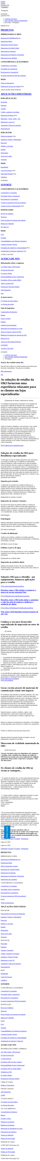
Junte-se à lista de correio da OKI (11, 332)
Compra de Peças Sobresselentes (11, 206)
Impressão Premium (7, 174)
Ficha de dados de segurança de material (13, 220)
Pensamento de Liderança (9, 1132)
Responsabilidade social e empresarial (12, 277)
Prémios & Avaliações (7, 1122)
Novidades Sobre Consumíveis (10, 196)
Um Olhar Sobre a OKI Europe (10, 267)
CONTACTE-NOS (11, 19)
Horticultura (4, 153)
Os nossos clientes (6, 273)
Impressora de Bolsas (7, 115)
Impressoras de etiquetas (8, 51)
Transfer (3, 109)
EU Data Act (5, 227)
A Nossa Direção (6, 1059)
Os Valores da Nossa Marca (9, 301)
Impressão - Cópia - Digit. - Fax (10, 119)
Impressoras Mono (6, 41)
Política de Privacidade (8, 1138)
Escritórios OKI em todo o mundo (11, 1062)
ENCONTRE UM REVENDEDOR (16, 21)
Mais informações (6, 371)
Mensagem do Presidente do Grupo (11, 328)
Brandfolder (4, 167)
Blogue (3, 315)
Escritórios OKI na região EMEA (11, 280)
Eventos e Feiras (6, 1118)
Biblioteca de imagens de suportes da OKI (14, 335)
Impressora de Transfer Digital (10, 869)
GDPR (3, 1095)
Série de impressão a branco (9, 866)
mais (2, 293)
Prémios (3, 322)
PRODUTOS (7, 30)
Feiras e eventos (6, 318)
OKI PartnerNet (6, 290)
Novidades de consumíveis (9, 69)
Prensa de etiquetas (6, 136)
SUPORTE (6, 184)
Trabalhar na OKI (6, 1072)
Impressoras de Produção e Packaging (12, 55)
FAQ (2, 234)
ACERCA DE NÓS (10, 258)
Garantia (3, 238)
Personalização (5, 129)
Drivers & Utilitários (7, 214)
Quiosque (4, 159)
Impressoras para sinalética (9, 58)
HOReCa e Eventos (7, 146)
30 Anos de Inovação (7, 270)
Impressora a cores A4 (7, 122)
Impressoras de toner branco (9, 45)
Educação (4, 143)
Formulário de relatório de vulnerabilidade (14, 248)
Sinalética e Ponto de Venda (9, 957)
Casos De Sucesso (6, 170)
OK (2, 374)
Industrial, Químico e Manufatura (11, 139)
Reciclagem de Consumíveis (9, 72)
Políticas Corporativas (7, 1085)
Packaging (4, 102)
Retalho (3, 149)
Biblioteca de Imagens (7, 1125)
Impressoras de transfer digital (10, 48)
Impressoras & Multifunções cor (10, 38)
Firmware (4, 217)
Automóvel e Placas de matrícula (11, 125)
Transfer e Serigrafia (7, 950)
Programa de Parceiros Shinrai (10, 287)
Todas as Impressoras (7, 83)
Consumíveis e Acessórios (9, 65)
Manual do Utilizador (7, 223)
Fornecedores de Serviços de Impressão (13, 914)
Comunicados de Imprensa (9, 312)
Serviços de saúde (6, 156)
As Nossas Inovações (7, 304)
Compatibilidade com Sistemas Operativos (14, 241)
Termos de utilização (7, 1135)
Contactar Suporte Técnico (9, 244)
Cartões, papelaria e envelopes (10, 112)
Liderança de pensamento (8, 325)
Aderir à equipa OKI (7, 283)
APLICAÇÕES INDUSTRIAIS (16, 94)
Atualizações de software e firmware (12, 251)
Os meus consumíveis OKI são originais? (13, 75)
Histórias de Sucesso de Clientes (11, 86)
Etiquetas (3, 105)
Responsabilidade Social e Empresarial (12, 1065)
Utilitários (4, 177)
